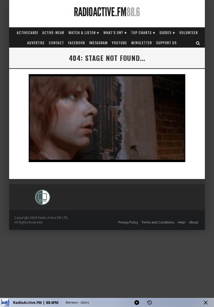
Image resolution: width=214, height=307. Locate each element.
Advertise (36, 42)
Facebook (76, 42)
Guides (165, 32)
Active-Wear (53, 32)
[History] (149, 302)
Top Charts (141, 32)
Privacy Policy (128, 222)
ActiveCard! (27, 32)
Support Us (166, 42)
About (193, 222)
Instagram (98, 42)
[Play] (137, 302)
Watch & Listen (82, 32)
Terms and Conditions (157, 222)
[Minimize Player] (206, 302)
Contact (56, 42)
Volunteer (188, 32)
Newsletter (141, 42)
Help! (182, 222)
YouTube (119, 42)
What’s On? (113, 32)
